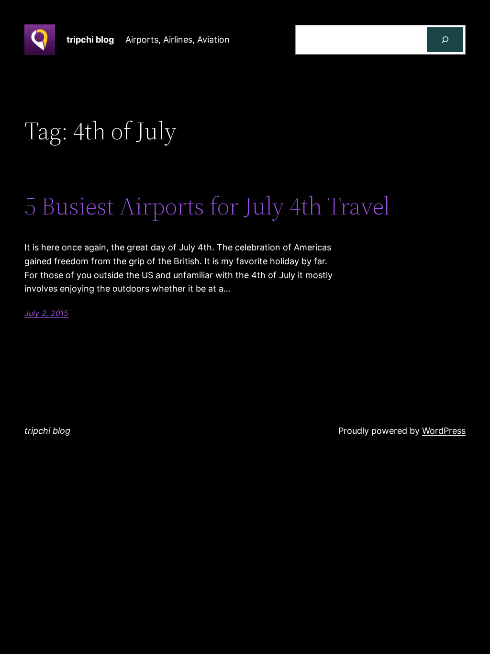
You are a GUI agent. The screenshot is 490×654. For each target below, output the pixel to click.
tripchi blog (90, 39)
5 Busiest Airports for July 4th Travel (207, 206)
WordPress (444, 431)
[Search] (445, 39)
